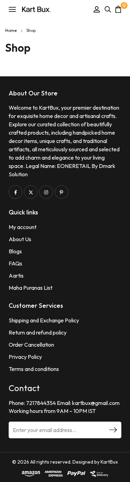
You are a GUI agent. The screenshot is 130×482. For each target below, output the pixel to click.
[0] (118, 9)
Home (11, 30)
